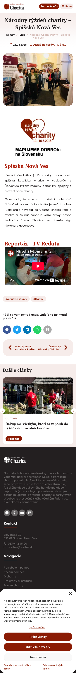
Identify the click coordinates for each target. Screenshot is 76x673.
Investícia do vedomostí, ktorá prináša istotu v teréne (38, 426)
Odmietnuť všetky (38, 647)
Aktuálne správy (44, 44)
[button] (70, 593)
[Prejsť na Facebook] (7, 513)
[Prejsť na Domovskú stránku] (14, 6)
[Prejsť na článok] (40, 395)
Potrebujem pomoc (16, 567)
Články (61, 44)
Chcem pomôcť (14, 572)
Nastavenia (38, 657)
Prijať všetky (38, 636)
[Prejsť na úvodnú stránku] (15, 459)
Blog (22, 34)
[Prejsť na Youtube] (22, 513)
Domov (10, 34)
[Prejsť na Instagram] (14, 513)
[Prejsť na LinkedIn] (29, 513)
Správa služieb (37, 627)
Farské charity (13, 585)
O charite (10, 576)
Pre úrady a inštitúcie (18, 581)
